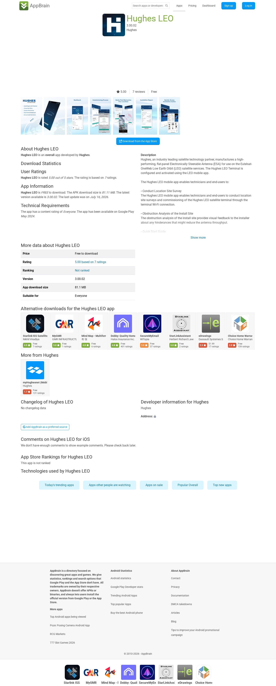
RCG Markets (57, 633)
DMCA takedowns (181, 604)
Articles (175, 612)
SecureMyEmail (149, 335)
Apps (179, 5)
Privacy (175, 586)
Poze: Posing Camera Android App (70, 625)
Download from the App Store (139, 141)
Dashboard (208, 5)
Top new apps (222, 485)
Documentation (180, 595)
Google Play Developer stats (127, 586)
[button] (198, 416)
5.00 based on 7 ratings (90, 262)
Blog (173, 621)
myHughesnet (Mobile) (35, 382)
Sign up (228, 5)
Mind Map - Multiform (93, 335)
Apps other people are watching (109, 485)
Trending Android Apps (124, 595)
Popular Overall (188, 485)
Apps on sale (154, 485)
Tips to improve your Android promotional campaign (195, 632)
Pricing (192, 5)
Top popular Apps (121, 604)
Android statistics (121, 578)
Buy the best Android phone (127, 612)
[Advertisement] (133, 63)
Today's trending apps (59, 485)
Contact (175, 578)
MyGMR (57, 335)
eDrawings (205, 335)
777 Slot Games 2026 (62, 642)
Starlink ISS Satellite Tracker (35, 335)
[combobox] (148, 5)
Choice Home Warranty (240, 335)
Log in (248, 5)
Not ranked (82, 270)
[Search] (166, 6)
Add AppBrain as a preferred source (46, 426)
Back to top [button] (266, 652)
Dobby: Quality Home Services (123, 335)
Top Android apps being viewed (68, 616)
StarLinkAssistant (180, 335)
